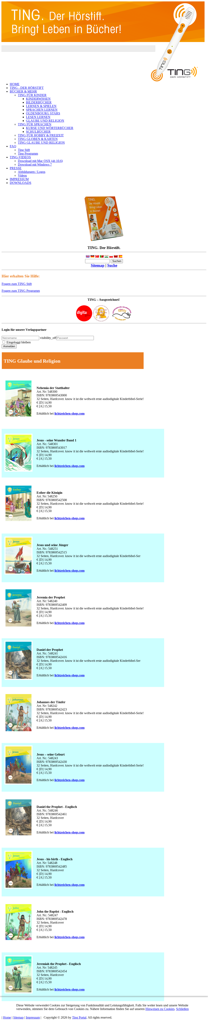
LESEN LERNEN (38, 117)
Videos (22, 175)
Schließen (182, 1009)
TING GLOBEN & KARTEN (38, 139)
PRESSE (16, 168)
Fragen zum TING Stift (17, 284)
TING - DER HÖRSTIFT (27, 87)
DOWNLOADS (20, 182)
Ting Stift (24, 150)
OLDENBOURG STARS (43, 113)
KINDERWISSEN (38, 98)
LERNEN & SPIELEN (41, 106)
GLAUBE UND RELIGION (45, 120)
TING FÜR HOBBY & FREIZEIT (41, 135)
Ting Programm (28, 153)
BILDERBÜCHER (39, 102)
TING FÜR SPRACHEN (34, 124)
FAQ (13, 146)
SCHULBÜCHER (38, 131)
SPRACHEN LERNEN (41, 109)
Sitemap (97, 265)
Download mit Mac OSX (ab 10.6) (40, 161)
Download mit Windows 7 (35, 164)
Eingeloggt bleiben (18, 342)
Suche (112, 265)
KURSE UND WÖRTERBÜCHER (49, 128)
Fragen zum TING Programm (21, 290)
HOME (15, 84)
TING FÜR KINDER (32, 95)
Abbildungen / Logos (31, 172)
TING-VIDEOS (20, 157)
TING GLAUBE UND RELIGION (41, 142)
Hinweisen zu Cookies (159, 1009)
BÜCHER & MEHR (23, 91)
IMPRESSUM (19, 179)
